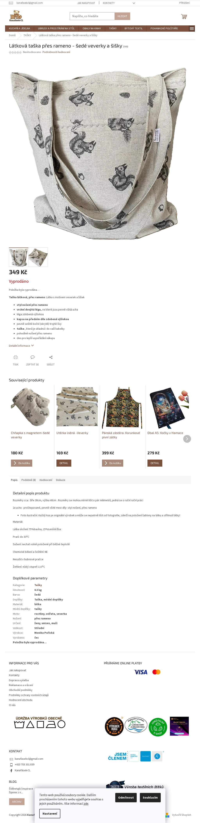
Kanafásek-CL (22, 770)
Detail (64, 463)
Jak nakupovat (86, 3)
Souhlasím (150, 797)
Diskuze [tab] (60, 480)
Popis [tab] (14, 480)
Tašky (38, 585)
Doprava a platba (19, 680)
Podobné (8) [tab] (28, 480)
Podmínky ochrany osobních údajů (29, 695)
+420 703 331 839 (24, 765)
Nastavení (50, 813)
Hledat (122, 16)
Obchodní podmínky (20, 690)
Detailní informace (19, 346)
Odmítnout (126, 797)
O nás (12, 705)
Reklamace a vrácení (21, 685)
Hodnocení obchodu (20, 700)
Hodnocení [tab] (46, 480)
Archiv (16, 801)
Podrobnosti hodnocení (56, 52)
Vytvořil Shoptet (181, 815)
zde (86, 804)
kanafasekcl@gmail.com (29, 759)
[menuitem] (19, 28)
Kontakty (109, 3)
